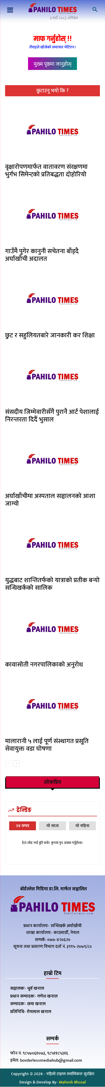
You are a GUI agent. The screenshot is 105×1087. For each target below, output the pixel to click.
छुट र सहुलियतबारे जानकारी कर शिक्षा (50, 335)
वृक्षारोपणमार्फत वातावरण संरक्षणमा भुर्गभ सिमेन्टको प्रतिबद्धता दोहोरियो (46, 171)
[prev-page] (8, 763)
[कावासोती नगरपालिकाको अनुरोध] (52, 628)
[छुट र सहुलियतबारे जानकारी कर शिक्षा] (52, 299)
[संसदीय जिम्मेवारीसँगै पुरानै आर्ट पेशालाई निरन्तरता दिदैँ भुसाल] (52, 376)
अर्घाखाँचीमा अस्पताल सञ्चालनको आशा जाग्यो (50, 500)
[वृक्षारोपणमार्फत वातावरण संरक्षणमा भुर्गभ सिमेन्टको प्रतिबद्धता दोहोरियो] (52, 131)
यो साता (52, 825)
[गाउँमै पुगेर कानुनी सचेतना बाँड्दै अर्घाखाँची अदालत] (52, 215)
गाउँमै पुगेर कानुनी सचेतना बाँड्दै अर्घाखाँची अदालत (42, 255)
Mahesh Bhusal (72, 1082)
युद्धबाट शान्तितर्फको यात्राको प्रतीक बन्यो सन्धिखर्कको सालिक (52, 584)
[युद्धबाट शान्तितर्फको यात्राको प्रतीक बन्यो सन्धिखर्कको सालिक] (52, 544)
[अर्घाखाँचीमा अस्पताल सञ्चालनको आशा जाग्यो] (52, 460)
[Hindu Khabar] (52, 9)
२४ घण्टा (22, 825)
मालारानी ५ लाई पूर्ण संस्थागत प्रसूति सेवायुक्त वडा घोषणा (47, 745)
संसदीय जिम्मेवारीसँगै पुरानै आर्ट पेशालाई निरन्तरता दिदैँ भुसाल (52, 416)
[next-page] (16, 763)
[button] (95, 10)
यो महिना (82, 825)
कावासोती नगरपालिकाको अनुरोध (44, 664)
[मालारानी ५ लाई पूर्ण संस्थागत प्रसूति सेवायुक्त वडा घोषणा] (52, 705)
